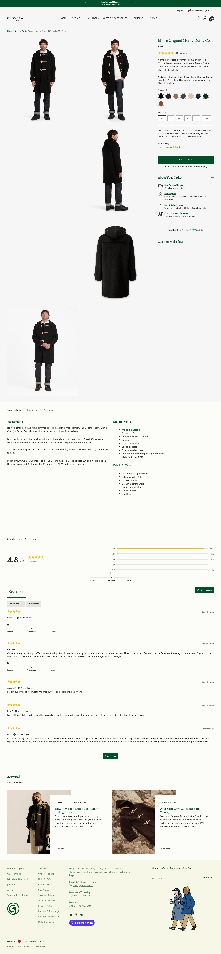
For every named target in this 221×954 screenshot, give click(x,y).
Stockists (42, 868)
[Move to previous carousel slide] (203, 519)
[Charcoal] (183, 96)
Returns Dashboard (48, 916)
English (180, 10)
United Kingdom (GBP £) (201, 10)
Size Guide (43, 889)
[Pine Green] (206, 96)
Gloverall (26, 946)
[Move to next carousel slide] (211, 519)
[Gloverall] (17, 19)
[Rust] (161, 104)
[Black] (161, 96)
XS (162, 118)
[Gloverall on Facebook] (71, 915)
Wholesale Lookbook (18, 895)
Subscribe (208, 878)
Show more (110, 756)
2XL (206, 118)
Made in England (131, 429)
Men (17, 31)
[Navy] (198, 96)
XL (196, 118)
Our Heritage (14, 873)
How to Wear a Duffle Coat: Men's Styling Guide (77, 810)
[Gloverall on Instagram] (76, 915)
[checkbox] (33, 604)
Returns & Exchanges (49, 911)
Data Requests (46, 921)
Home (10, 31)
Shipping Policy (46, 895)
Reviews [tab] (16, 591)
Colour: (165, 90)
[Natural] (191, 96)
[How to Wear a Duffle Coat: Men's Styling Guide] (39, 822)
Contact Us (44, 884)
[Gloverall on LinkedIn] (81, 915)
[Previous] (85, 3)
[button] (163, 548)
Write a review (204, 590)
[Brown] (168, 96)
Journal (11, 884)
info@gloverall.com (86, 882)
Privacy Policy (45, 905)
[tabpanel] (110, 681)
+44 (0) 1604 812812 (83, 885)
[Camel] (176, 96)
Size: (162, 112)
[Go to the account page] (205, 18)
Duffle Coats (27, 31)
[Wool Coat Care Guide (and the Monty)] (144, 822)
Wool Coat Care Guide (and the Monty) (180, 810)
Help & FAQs (44, 879)
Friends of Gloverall (17, 879)
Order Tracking (46, 873)
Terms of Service (46, 900)
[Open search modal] (198, 18)
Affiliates (12, 889)
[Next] (135, 3)
